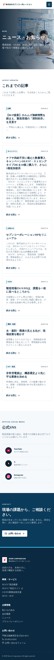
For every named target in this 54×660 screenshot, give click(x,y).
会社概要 (6, 614)
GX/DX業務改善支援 (11, 592)
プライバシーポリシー (12, 621)
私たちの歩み (8, 610)
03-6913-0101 (11, 639)
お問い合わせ (14, 533)
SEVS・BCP (8, 596)
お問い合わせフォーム (15, 643)
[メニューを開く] (49, 4)
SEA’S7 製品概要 (10, 584)
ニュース (6, 618)
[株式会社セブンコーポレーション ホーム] (17, 4)
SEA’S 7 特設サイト (11, 588)
